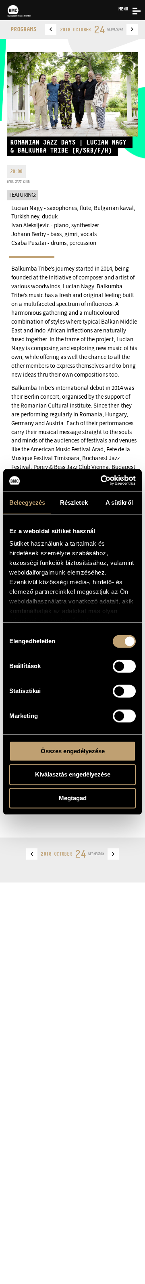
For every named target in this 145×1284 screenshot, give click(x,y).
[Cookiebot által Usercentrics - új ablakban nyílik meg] (102, 480)
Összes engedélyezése (73, 751)
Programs (23, 29)
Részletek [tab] (74, 502)
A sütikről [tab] (119, 502)
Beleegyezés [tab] (27, 502)
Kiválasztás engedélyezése (72, 774)
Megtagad (73, 798)
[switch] (124, 666)
